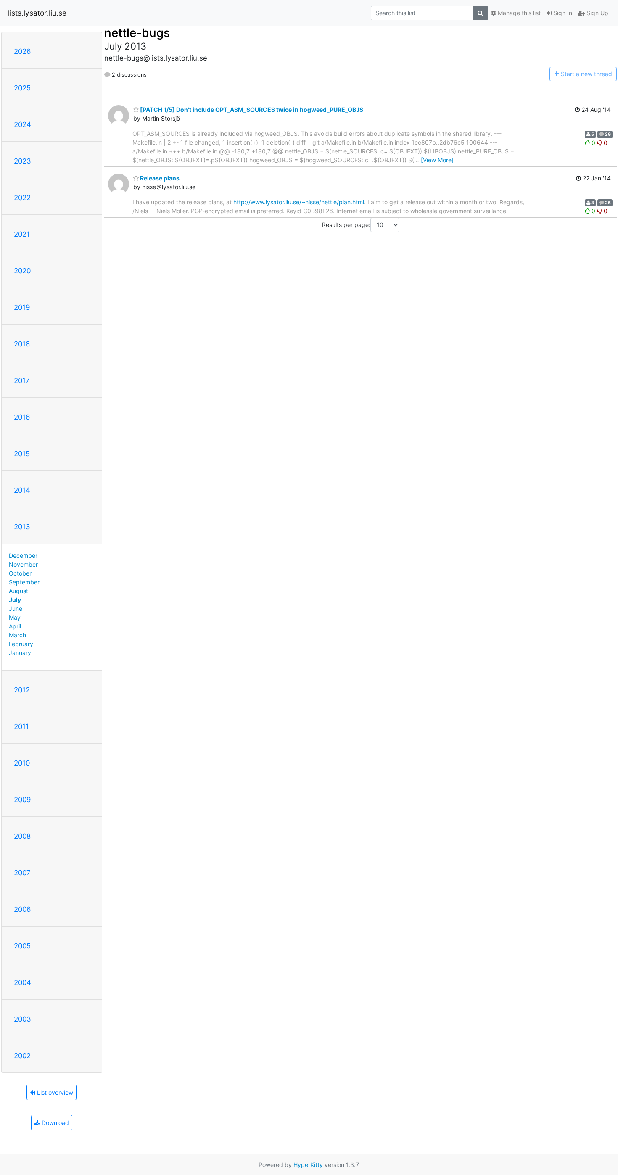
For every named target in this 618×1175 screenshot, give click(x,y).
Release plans (159, 178)
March (17, 635)
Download (54, 1122)
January (20, 652)
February (21, 643)
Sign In (562, 12)
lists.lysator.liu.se (37, 12)
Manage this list (518, 12)
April (15, 626)
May (15, 617)
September (24, 582)
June (15, 608)
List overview (54, 1092)
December (23, 555)
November (23, 564)
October (20, 573)
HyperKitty (308, 1164)
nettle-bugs (137, 33)
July (15, 599)
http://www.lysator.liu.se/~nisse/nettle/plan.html (298, 202)
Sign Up (596, 12)
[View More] (437, 160)
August (18, 590)
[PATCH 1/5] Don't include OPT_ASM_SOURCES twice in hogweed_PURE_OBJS (251, 109)
